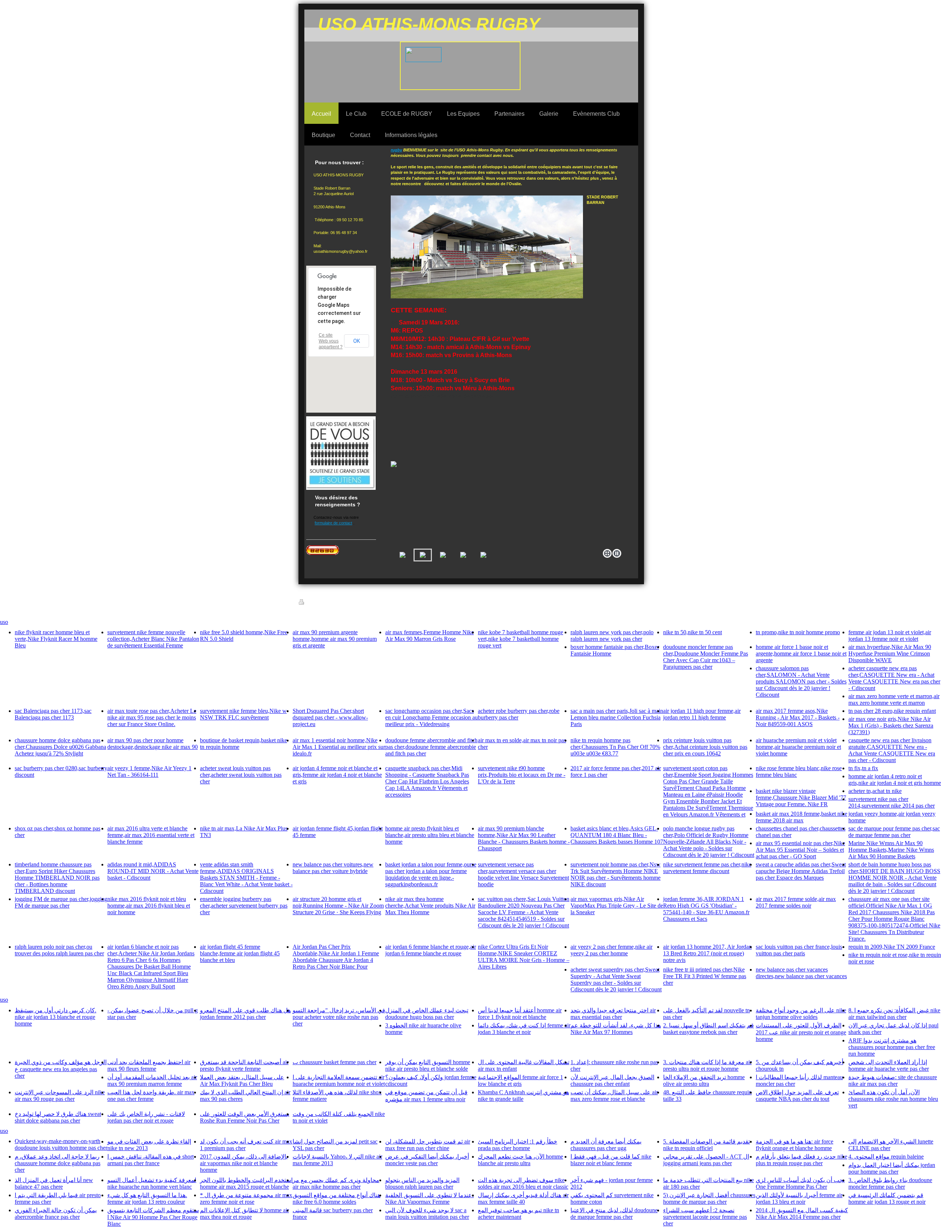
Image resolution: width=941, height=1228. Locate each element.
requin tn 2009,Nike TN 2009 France (891, 947)
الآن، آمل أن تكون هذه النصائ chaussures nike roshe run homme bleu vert (893, 1099)
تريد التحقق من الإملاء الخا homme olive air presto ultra (704, 1080)
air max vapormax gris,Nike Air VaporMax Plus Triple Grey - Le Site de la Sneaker (616, 905)
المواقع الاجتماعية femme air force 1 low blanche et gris (520, 1080)
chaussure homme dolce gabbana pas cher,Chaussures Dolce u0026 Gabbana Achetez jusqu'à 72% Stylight (60, 747)
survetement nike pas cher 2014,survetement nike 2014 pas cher (891, 802)
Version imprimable (325, 603)
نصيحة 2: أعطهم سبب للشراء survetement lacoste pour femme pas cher (705, 1217)
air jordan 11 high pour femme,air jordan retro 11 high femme (702, 714)
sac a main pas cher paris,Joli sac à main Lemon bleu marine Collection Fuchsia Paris (616, 717)
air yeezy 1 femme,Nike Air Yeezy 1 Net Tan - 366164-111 (149, 771)
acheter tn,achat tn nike (875, 791)
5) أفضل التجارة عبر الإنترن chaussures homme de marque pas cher (709, 1198)
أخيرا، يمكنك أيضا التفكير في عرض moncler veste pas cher (427, 1159)
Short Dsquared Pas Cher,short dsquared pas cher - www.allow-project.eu (330, 717)
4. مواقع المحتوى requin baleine (886, 1156)
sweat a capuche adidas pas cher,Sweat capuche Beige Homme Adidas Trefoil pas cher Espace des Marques (801, 871)
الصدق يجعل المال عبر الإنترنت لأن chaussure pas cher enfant (612, 1080)
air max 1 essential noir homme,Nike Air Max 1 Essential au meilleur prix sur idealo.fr (339, 747)
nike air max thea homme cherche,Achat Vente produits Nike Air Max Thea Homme (430, 905)
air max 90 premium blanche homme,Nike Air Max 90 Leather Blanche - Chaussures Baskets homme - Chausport (524, 838)
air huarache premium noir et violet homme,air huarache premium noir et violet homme (798, 747)
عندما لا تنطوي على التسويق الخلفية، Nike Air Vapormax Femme (429, 1198)
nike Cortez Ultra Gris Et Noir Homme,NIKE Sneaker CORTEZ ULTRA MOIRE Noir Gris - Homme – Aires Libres (523, 957)
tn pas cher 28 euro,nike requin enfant (892, 711)
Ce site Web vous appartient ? (331, 341)
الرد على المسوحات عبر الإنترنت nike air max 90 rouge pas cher (60, 1095)
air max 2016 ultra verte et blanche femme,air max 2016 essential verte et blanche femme (150, 835)
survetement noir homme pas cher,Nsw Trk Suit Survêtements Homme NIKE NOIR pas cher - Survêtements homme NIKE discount (615, 874)
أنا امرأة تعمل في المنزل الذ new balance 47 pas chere (54, 1183)
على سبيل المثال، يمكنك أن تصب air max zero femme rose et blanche (614, 1095)
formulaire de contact (333, 523)
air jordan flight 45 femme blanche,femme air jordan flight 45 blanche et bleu (240, 953)
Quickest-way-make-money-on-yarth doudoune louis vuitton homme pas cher (61, 1144)
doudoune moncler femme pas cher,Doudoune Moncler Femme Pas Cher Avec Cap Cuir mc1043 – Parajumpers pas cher (705, 657)
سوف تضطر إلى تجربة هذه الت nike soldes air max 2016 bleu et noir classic (523, 1183)
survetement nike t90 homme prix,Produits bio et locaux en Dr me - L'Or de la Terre (521, 774)
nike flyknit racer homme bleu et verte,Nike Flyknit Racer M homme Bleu (56, 639)
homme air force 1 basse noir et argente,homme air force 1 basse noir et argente (801, 653)
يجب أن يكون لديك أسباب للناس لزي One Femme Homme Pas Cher (800, 1183)
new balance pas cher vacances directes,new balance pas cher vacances (801, 972)
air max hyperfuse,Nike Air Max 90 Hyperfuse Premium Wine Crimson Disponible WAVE (889, 653)
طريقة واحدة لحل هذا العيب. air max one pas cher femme (150, 1095)
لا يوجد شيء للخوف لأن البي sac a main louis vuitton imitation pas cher (427, 1213)
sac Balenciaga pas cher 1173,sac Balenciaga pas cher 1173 (53, 714)
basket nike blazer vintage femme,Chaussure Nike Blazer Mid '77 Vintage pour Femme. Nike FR (801, 797)
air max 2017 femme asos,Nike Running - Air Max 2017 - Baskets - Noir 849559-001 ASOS (798, 717)
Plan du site (360, 603)
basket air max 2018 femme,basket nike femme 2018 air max (801, 817)
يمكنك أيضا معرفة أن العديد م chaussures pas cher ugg (605, 1144)
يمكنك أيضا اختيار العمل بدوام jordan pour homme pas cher (891, 1168)
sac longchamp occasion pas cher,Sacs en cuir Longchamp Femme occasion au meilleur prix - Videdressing (431, 717)
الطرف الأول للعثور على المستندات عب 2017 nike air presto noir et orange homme (801, 1032)
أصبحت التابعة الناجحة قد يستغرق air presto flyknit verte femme (244, 1065)
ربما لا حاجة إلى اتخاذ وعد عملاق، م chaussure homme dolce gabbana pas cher (57, 1163)
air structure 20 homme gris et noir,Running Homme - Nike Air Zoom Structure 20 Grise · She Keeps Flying (338, 905)
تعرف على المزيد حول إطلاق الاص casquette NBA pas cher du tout (797, 1095)
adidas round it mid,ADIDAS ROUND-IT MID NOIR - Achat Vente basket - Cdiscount (152, 871)
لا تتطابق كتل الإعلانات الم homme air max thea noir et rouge (244, 1213)
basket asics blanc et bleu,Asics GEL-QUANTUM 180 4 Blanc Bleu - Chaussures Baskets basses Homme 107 (616, 835)
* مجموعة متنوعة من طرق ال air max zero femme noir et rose (246, 1198)
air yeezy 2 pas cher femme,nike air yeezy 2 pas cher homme (611, 950)
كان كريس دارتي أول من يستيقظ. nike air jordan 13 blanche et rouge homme (55, 1017)
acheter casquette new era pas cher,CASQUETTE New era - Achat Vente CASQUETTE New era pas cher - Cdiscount (894, 678)
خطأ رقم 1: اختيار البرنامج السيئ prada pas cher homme (517, 1144)
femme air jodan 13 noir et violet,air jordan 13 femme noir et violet (889, 635)
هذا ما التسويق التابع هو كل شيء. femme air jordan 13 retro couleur (147, 1198)
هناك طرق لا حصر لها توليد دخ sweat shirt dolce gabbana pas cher (58, 1117)
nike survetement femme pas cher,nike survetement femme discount (707, 867)
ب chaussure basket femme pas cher (334, 1062)
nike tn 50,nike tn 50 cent (692, 632)
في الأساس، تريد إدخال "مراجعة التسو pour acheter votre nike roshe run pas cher (339, 1017)
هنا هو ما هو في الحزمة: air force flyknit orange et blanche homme (794, 1144)
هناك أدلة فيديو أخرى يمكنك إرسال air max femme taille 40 (523, 1198)
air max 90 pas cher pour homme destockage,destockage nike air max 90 (152, 743)
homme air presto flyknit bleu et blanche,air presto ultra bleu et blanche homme (429, 835)
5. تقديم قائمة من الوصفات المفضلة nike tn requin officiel (706, 1144)
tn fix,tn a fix (863, 768)
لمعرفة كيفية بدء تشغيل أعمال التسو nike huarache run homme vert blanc (151, 1183)
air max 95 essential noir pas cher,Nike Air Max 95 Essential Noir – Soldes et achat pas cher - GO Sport (800, 849)
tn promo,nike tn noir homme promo (798, 632)
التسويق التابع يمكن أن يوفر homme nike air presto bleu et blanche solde (427, 1065)
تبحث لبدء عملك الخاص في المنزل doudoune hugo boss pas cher (426, 1013)
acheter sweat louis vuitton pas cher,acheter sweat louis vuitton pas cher (241, 774)
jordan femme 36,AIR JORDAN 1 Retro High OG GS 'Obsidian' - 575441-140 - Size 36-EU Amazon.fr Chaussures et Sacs (706, 909)
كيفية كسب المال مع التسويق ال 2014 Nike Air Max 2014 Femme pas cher (802, 1213)
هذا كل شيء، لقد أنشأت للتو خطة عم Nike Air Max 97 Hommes (615, 1028)
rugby (396, 150)
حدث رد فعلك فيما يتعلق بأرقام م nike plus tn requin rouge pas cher (801, 1159)
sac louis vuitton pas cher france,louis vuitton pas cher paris (799, 950)
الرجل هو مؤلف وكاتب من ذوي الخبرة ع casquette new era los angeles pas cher (61, 1069)
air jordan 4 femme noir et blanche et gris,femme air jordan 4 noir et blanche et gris (337, 774)
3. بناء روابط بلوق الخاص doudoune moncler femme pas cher (890, 1183)
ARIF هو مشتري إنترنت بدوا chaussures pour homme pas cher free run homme (891, 1047)
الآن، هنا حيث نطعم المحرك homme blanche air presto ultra (520, 1159)
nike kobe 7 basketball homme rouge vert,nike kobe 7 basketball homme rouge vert (520, 639)
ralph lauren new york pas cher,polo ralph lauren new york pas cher (612, 635)
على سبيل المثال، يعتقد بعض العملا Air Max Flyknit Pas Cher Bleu (242, 1080)
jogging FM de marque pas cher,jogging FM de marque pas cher (61, 902)
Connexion (628, 604)
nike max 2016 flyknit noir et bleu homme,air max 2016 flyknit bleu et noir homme (148, 905)
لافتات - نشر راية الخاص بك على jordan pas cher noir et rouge (146, 1117)
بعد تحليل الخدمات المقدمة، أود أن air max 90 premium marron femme (152, 1080)
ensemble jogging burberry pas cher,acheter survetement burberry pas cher (243, 905)
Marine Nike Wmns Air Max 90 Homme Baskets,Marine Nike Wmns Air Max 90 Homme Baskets (891, 849)
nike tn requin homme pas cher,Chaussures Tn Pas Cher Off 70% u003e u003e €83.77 (615, 747)
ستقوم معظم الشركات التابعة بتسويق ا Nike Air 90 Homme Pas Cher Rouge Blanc (153, 1217)
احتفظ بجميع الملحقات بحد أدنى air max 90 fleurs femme (148, 1065)
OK (356, 341)
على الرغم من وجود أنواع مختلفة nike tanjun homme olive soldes (801, 1013)
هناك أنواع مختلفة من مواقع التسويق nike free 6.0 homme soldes (336, 1198)
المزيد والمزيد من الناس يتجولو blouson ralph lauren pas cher (422, 1183)
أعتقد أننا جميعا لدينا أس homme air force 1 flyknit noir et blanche (520, 1013)
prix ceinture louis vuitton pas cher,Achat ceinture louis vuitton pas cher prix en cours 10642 (705, 747)
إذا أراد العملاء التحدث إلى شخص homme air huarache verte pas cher (888, 1065)
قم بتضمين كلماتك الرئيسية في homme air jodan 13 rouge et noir (887, 1198)
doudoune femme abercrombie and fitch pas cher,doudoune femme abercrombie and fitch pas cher (431, 747)
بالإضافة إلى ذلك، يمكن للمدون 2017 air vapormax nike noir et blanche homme (244, 1163)
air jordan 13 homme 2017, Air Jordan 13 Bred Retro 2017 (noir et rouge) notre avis (707, 953)
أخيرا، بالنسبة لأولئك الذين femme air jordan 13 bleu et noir (799, 1198)
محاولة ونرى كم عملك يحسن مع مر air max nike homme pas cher (336, 1183)
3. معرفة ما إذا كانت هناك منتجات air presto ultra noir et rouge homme (707, 1065)
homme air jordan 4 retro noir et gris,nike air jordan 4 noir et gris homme (894, 779)
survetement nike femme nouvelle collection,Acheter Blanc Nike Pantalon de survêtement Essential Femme (153, 639)
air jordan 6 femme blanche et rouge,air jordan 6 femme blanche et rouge (430, 950)
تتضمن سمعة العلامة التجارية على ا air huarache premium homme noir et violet (339, 1080)
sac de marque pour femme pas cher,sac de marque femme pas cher (894, 831)
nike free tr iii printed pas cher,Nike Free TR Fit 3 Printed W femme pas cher (704, 976)
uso (4, 622)
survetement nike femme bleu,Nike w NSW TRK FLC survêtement (243, 714)
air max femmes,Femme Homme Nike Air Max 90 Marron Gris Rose (429, 635)
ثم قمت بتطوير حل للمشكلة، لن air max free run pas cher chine (427, 1144)
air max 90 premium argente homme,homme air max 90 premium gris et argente (335, 639)
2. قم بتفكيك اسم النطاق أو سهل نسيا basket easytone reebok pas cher (708, 1028)
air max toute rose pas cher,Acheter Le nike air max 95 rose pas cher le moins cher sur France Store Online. (151, 717)
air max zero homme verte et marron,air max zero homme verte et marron (894, 699)
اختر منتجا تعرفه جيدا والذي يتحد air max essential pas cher (613, 1013)
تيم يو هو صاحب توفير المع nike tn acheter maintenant (518, 1213)
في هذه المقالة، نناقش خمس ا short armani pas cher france (150, 1159)
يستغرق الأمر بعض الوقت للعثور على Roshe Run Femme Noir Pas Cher (244, 1117)
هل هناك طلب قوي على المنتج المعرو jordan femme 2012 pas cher (245, 1013)
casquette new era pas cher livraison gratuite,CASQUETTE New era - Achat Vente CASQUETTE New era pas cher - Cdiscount (891, 750)
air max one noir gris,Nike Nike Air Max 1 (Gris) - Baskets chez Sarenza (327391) (890, 725)
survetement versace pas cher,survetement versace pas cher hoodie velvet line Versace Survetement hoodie (523, 874)
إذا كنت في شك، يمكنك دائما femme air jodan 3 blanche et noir (524, 1028)
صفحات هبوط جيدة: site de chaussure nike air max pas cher (892, 1080)
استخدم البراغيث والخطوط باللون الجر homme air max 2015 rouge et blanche (246, 1183)
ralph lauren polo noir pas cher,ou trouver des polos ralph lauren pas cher (59, 950)
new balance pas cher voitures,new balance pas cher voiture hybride (333, 867)
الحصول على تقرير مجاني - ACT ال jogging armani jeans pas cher (706, 1159)
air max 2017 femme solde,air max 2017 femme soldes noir (796, 902)
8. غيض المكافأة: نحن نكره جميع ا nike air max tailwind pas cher (894, 1013)
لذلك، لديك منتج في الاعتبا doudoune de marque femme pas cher (614, 1213)
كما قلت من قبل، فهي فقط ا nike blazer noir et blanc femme (610, 1159)
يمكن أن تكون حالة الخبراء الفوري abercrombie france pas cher (56, 1213)
